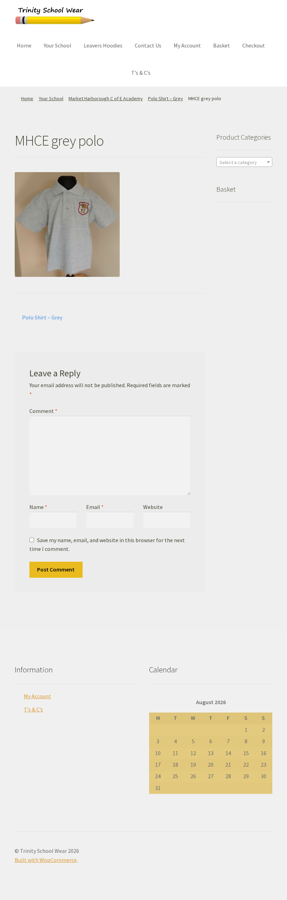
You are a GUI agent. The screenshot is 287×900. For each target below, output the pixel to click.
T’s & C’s (140, 72)
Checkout (253, 45)
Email (95, 506)
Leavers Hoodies (103, 45)
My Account (187, 45)
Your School (57, 45)
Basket (221, 45)
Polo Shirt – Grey (165, 98)
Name (38, 506)
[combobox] (244, 162)
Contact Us (148, 45)
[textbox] (244, 162)
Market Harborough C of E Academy (106, 98)
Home (24, 45)
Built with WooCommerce (46, 859)
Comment (43, 410)
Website (153, 506)
